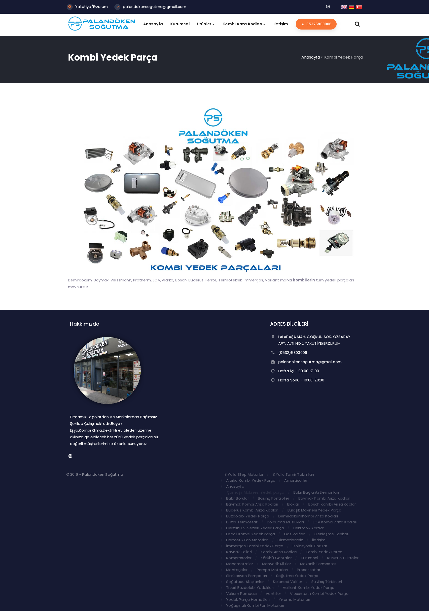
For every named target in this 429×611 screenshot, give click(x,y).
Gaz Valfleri (294, 534)
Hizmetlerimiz (290, 540)
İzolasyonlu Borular (309, 545)
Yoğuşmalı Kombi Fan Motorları (255, 605)
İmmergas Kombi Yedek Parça (254, 545)
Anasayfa (235, 486)
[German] (352, 6)
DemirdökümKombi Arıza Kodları (308, 516)
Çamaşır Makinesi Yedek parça (256, 492)
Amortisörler (295, 480)
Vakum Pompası (241, 593)
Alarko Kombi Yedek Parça (250, 480)
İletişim (319, 540)
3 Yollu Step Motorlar (243, 474)
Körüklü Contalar (276, 557)
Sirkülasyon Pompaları (246, 575)
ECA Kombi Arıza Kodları (335, 522)
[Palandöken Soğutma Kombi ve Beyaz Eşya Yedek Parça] (102, 29)
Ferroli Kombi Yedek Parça (250, 534)
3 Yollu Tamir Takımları (293, 474)
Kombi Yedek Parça (324, 551)
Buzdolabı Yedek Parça (247, 516)
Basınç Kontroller (273, 498)
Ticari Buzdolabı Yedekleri (250, 587)
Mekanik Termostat (318, 563)
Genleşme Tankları (331, 534)
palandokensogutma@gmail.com (154, 6)
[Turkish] (359, 6)
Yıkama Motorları (294, 599)
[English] (344, 6)
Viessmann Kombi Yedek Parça (319, 593)
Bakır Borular (237, 498)
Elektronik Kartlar (308, 528)
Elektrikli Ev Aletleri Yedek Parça (255, 528)
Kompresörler (238, 557)
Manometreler (239, 563)
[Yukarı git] (417, 599)
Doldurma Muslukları (285, 522)
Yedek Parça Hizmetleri (248, 599)
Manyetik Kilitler (276, 563)
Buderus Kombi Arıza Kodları (252, 510)
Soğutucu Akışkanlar (245, 581)
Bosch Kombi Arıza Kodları (332, 504)
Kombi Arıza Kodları (279, 551)
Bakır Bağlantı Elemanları (316, 492)
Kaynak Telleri (239, 551)
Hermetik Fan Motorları (247, 540)
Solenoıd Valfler (287, 581)
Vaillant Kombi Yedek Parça (308, 587)
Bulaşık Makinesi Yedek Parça (314, 510)
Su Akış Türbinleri (326, 581)
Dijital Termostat (242, 522)
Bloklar (293, 504)
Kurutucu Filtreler (343, 557)
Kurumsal (309, 557)
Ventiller (273, 593)
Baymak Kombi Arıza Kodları (324, 498)
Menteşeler (237, 569)
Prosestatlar (308, 569)
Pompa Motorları (272, 569)
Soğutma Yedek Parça (297, 575)
